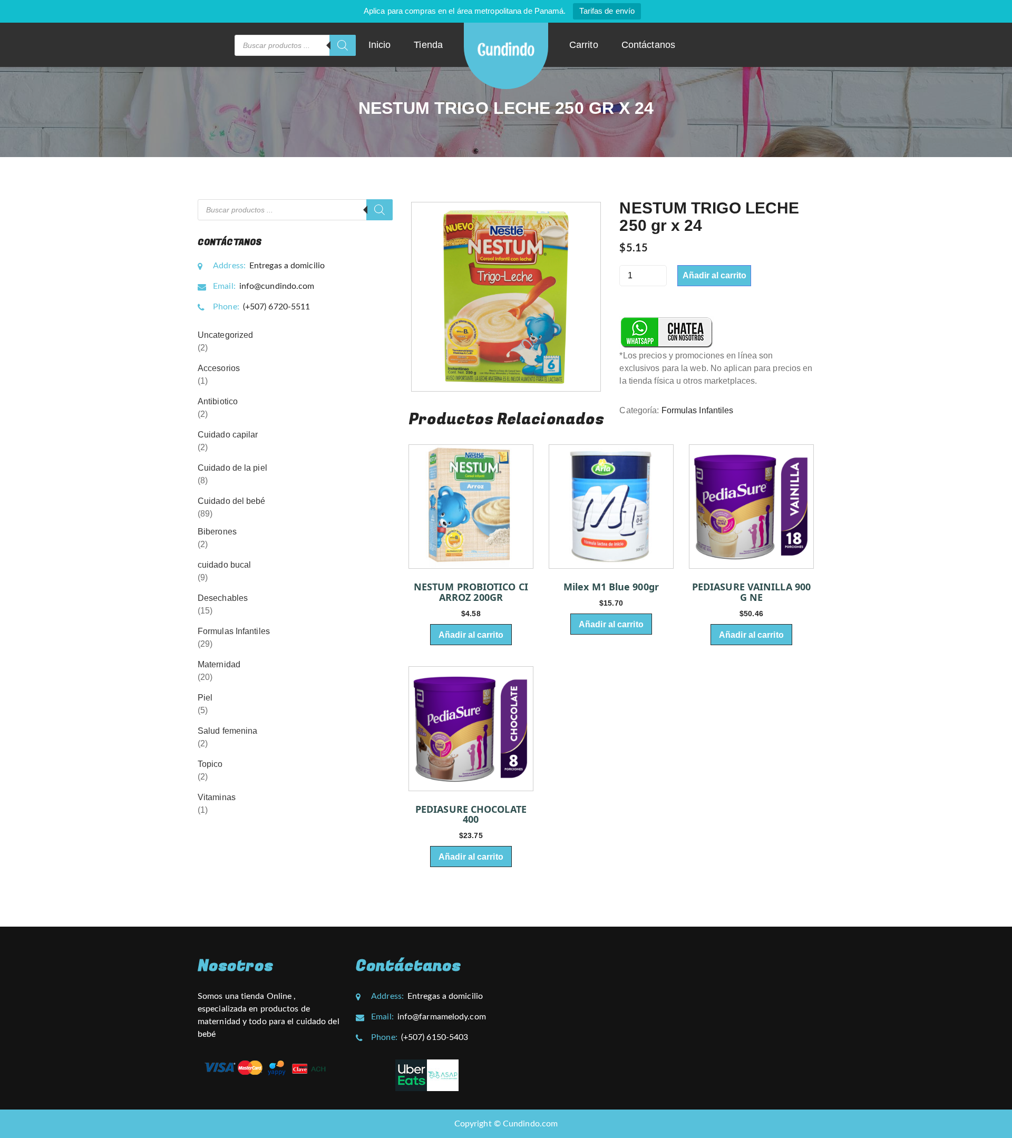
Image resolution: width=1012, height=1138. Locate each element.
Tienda (428, 45)
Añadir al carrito (714, 275)
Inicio (379, 45)
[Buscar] (342, 45)
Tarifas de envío (607, 10)
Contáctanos (648, 45)
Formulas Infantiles (697, 410)
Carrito (583, 45)
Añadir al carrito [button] (471, 634)
